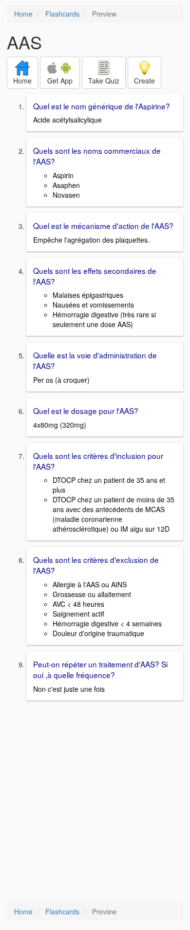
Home (23, 14)
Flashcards (62, 14)
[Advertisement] (95, 802)
